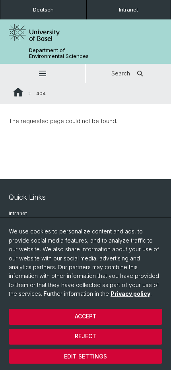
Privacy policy (130, 293)
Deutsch (43, 9)
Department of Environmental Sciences (59, 53)
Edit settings (85, 356)
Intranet (128, 9)
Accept (86, 316)
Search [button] (120, 73)
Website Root (18, 92)
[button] (42, 73)
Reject (85, 336)
